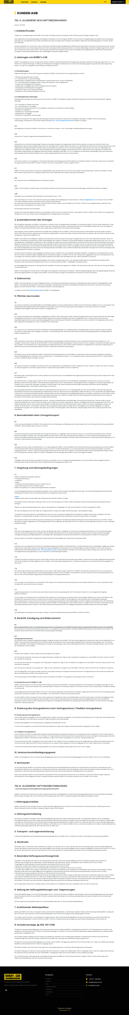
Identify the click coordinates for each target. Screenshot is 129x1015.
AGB (48, 994)
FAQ (105, 2)
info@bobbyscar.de (95, 982)
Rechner (43, 2)
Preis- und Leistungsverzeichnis (46, 550)
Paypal (16, 496)
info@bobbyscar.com (91, 200)
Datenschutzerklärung (35, 290)
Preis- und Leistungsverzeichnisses (62, 120)
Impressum (49, 989)
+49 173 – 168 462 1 (95, 979)
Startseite (24, 2)
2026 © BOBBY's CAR (64, 1010)
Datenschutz (50, 992)
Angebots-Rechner (51, 986)
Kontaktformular (94, 985)
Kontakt (34, 2)
